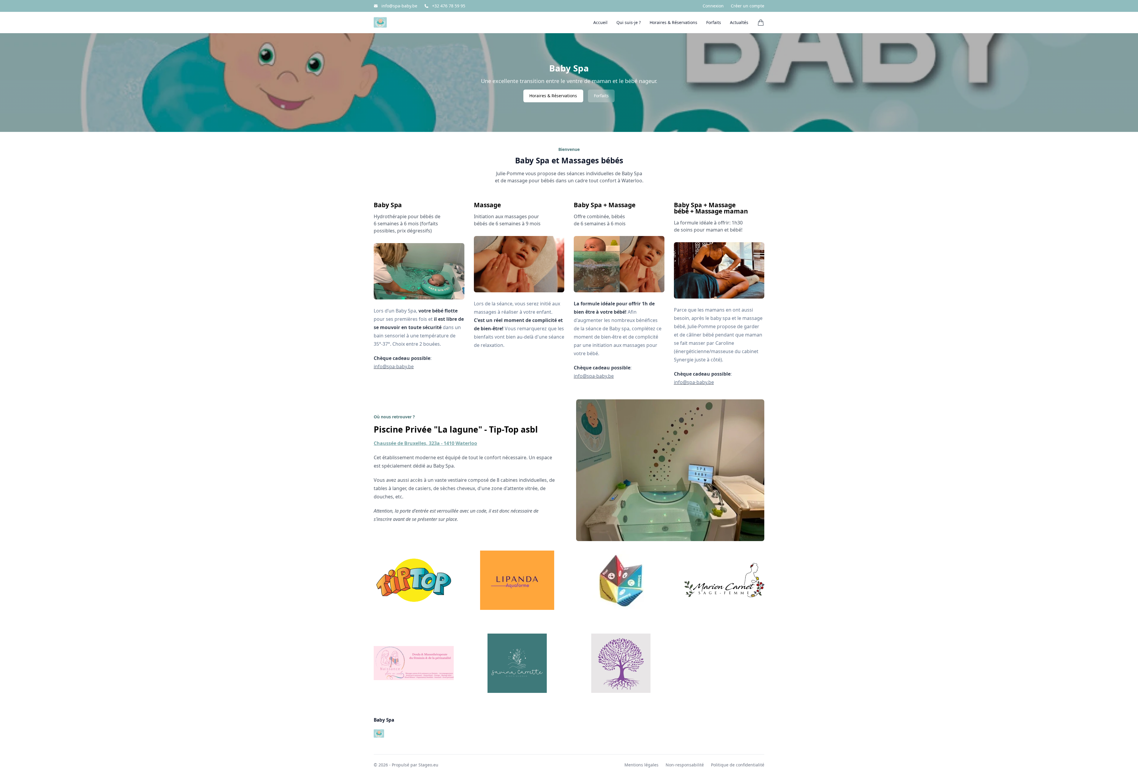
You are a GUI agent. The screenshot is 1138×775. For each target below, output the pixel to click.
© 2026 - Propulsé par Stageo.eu (406, 765)
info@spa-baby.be (399, 6)
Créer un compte (747, 6)
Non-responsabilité (685, 765)
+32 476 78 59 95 (448, 6)
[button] (760, 22)
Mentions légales (641, 765)
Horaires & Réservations (553, 95)
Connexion (713, 6)
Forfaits (601, 95)
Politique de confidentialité (737, 765)
